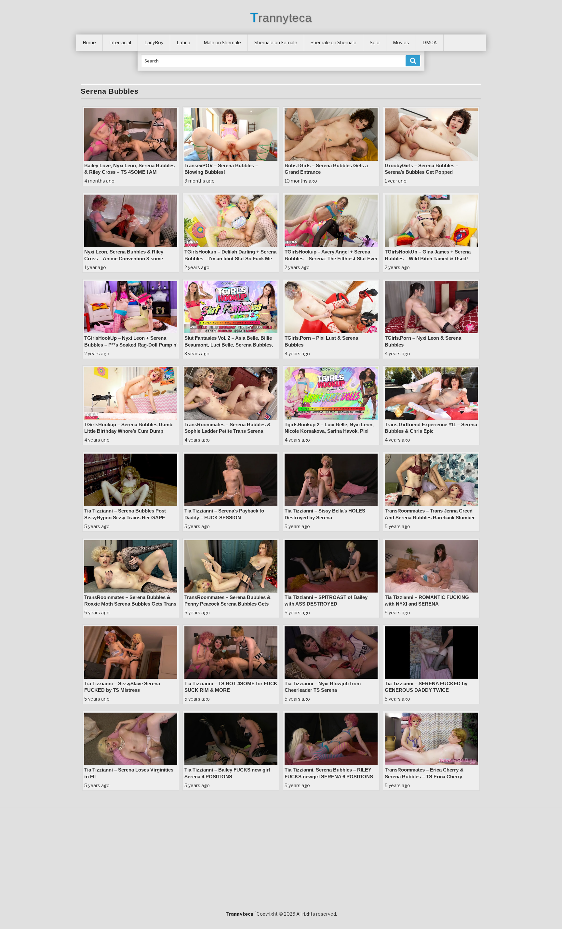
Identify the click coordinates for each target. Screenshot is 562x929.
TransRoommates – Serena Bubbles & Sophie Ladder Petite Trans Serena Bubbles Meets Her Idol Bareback (227, 431)
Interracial (120, 42)
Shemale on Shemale (333, 42)
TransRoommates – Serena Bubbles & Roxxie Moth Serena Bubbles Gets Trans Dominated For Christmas (130, 603)
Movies (401, 42)
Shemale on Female (275, 42)
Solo (375, 42)
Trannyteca (281, 17)
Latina (183, 42)
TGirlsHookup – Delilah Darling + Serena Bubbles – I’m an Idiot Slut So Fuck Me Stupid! (230, 258)
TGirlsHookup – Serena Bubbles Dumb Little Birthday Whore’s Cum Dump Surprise (128, 431)
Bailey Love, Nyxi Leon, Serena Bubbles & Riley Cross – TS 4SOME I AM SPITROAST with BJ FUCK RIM (129, 172)
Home (89, 42)
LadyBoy (153, 42)
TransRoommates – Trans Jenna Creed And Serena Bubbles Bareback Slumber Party (430, 517)
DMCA (429, 42)
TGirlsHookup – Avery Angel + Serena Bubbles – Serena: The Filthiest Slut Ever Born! (331, 258)
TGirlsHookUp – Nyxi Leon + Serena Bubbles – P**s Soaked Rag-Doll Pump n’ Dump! (130, 344)
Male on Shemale (222, 42)
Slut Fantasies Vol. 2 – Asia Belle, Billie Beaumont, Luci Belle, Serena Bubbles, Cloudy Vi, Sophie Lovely (228, 344)
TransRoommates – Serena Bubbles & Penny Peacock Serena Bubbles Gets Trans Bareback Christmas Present (227, 603)
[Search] (413, 60)
